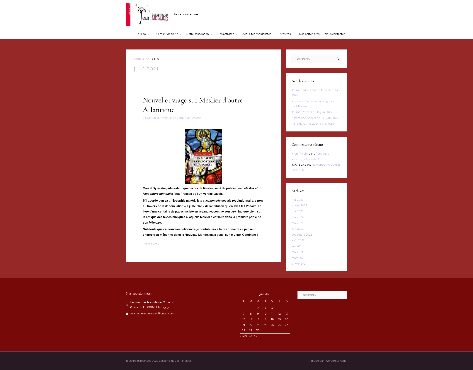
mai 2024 (298, 217)
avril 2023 (298, 228)
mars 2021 (298, 258)
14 (243, 319)
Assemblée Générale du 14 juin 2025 (315, 118)
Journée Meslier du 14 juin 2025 (312, 112)
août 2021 (298, 240)
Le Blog (141, 34)
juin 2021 (297, 246)
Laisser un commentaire (158, 117)
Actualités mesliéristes (256, 34)
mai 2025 (297, 211)
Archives (285, 34)
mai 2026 (297, 199)
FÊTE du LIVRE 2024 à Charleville (313, 123)
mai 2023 (297, 223)
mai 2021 (297, 252)
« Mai (243, 336)
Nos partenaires (309, 34)
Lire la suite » (151, 244)
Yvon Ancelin (300, 153)
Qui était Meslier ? (166, 34)
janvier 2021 (299, 263)
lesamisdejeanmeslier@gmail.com (152, 313)
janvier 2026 (299, 205)
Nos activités (225, 34)
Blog (180, 117)
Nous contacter (335, 34)
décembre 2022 (302, 234)
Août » (253, 336)
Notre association (197, 34)
